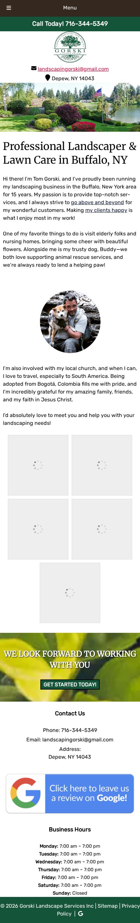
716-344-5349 (79, 730)
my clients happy (106, 210)
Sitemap (108, 906)
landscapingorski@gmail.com (73, 69)
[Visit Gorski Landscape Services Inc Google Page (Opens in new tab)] (80, 914)
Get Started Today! (70, 684)
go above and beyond (97, 202)
